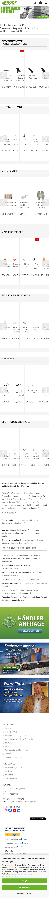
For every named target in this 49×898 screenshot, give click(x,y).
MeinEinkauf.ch (11, 743)
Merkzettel (9, 775)
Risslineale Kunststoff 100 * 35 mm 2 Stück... (17, 329)
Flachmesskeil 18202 (33, 392)
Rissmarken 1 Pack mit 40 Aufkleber (7, 329)
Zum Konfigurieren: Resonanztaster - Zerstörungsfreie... (9, 78)
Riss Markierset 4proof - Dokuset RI (36, 266)
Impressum (9, 728)
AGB (7, 746)
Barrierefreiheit (11, 778)
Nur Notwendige (24, 888)
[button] (22, 16)
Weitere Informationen (24, 893)
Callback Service (11, 754)
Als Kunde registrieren (14, 767)
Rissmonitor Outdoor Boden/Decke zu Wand (18, 142)
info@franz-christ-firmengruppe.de (22, 802)
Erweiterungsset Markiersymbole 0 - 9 (19, 266)
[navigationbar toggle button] (46, 3)
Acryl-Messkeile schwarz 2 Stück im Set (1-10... (6, 393)
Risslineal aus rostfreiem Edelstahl (26, 329)
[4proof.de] (8, 3)
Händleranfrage (11, 732)
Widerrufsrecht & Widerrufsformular (19, 739)
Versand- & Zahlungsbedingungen (18, 735)
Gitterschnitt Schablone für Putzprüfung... (25, 205)
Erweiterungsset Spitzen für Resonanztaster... (22, 78)
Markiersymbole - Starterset (9, 265)
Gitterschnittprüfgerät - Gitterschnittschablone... (12, 204)
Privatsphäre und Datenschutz (17, 750)
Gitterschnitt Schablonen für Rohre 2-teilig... (40, 205)
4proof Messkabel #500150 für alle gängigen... (27, 456)
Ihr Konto (8, 771)
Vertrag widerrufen (38, 819)
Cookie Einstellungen (13, 757)
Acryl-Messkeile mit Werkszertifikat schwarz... (21, 393)
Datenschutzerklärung (9, 876)
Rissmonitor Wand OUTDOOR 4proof (7, 142)
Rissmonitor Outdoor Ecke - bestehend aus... (37, 142)
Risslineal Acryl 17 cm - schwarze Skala (36, 329)
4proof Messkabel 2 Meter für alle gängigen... (36, 456)
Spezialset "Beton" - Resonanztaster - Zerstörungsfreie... (34, 78)
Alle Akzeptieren (25, 881)
